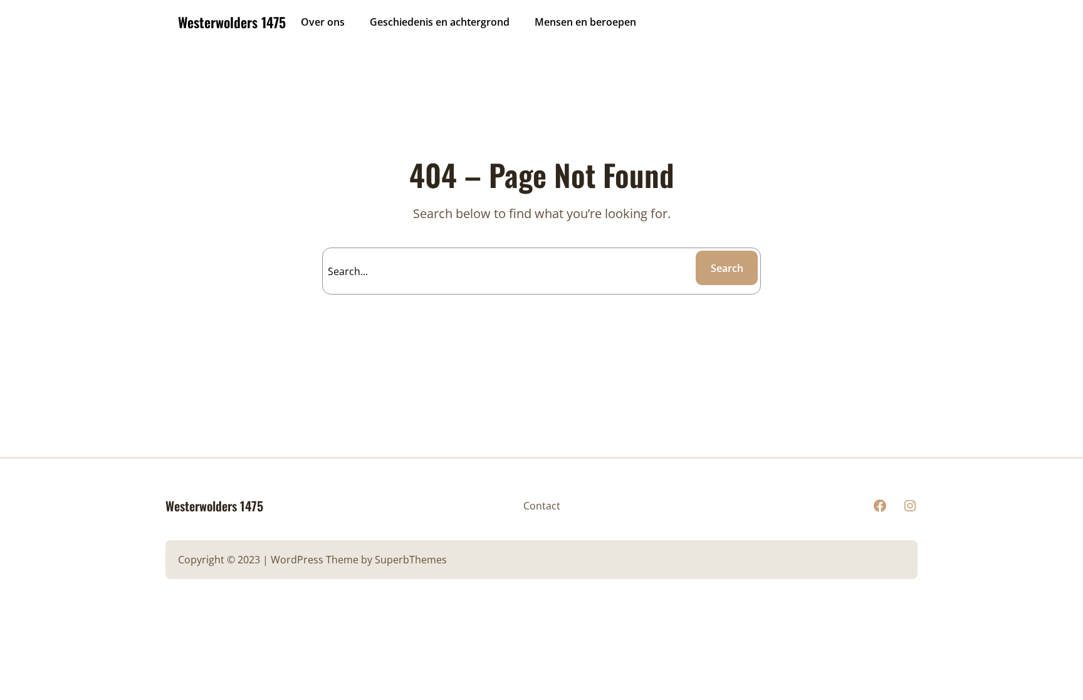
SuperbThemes (411, 560)
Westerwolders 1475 (232, 22)
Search (727, 268)
